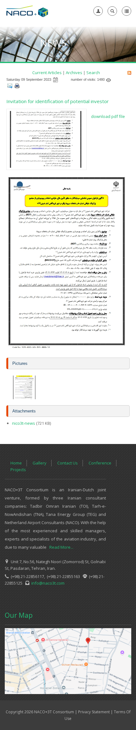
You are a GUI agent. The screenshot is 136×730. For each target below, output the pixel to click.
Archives (74, 72)
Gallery (39, 463)
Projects (18, 469)
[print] (17, 86)
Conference (100, 463)
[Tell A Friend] (9, 86)
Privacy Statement (94, 712)
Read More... (61, 547)
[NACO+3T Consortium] (27, 11)
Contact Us (67, 463)
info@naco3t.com (47, 583)
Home (16, 463)
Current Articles (47, 72)
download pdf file (108, 116)
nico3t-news (23, 423)
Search (93, 72)
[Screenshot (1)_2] (24, 387)
